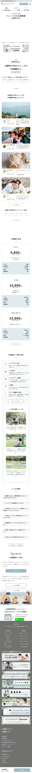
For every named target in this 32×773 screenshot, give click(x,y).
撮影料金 (24, 630)
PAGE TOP (16, 624)
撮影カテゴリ (7, 729)
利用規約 (5, 738)
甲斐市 (17, 215)
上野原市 (26, 215)
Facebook (5, 758)
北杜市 (12, 215)
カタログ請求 (16, 590)
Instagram (5, 754)
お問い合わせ (24, 646)
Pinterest (5, 762)
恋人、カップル (24, 641)
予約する (23, 4)
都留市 (17, 213)
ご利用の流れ (8, 630)
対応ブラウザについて (8, 744)
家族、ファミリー (24, 633)
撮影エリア (6, 731)
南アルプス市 (7, 215)
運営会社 (5, 736)
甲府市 (6, 213)
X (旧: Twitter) (6, 756)
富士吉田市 (11, 213)
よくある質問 (16, 585)
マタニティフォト (24, 638)
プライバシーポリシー (8, 740)
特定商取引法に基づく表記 (9, 742)
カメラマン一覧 (8, 633)
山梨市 (21, 213)
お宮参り (8, 636)
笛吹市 (21, 215)
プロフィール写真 (24, 644)
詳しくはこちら (16, 344)
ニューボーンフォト (24, 636)
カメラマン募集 (6, 746)
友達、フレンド (8, 644)
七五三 (8, 638)
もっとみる (15, 220)
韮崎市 (25, 213)
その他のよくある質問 (16, 545)
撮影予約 (22, 770)
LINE (4, 760)
